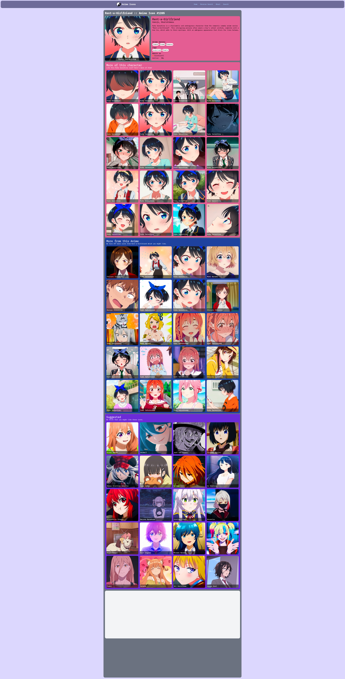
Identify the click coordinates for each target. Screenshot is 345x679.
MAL (162, 58)
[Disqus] (172, 614)
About (218, 4)
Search (226, 4)
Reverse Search (206, 4)
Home (195, 4)
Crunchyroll (159, 56)
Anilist (155, 58)
